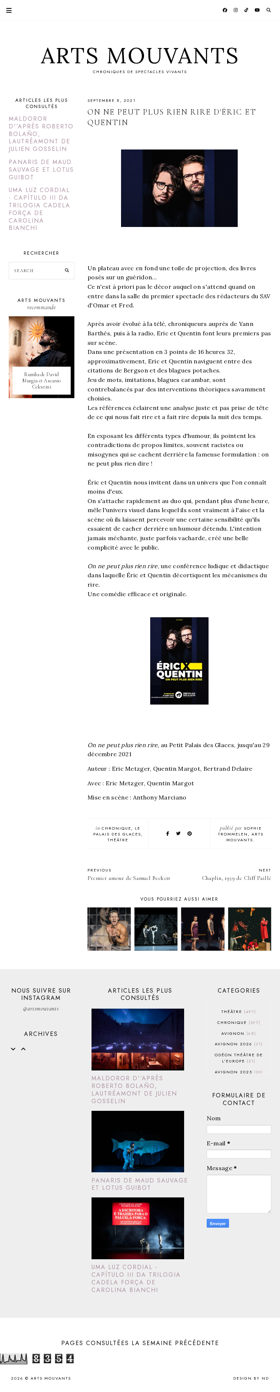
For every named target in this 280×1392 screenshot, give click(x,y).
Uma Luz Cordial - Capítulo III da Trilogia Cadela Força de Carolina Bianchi (39, 209)
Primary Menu (6, 10)
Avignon (237, 1033)
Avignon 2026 (238, 1044)
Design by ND (251, 1378)
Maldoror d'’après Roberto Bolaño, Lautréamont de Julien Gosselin (134, 1089)
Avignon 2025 (238, 1072)
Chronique (116, 828)
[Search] (67, 270)
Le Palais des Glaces (117, 831)
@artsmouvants (41, 1008)
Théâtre (118, 840)
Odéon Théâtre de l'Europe (239, 1058)
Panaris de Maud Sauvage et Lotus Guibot (41, 170)
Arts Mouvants (140, 55)
